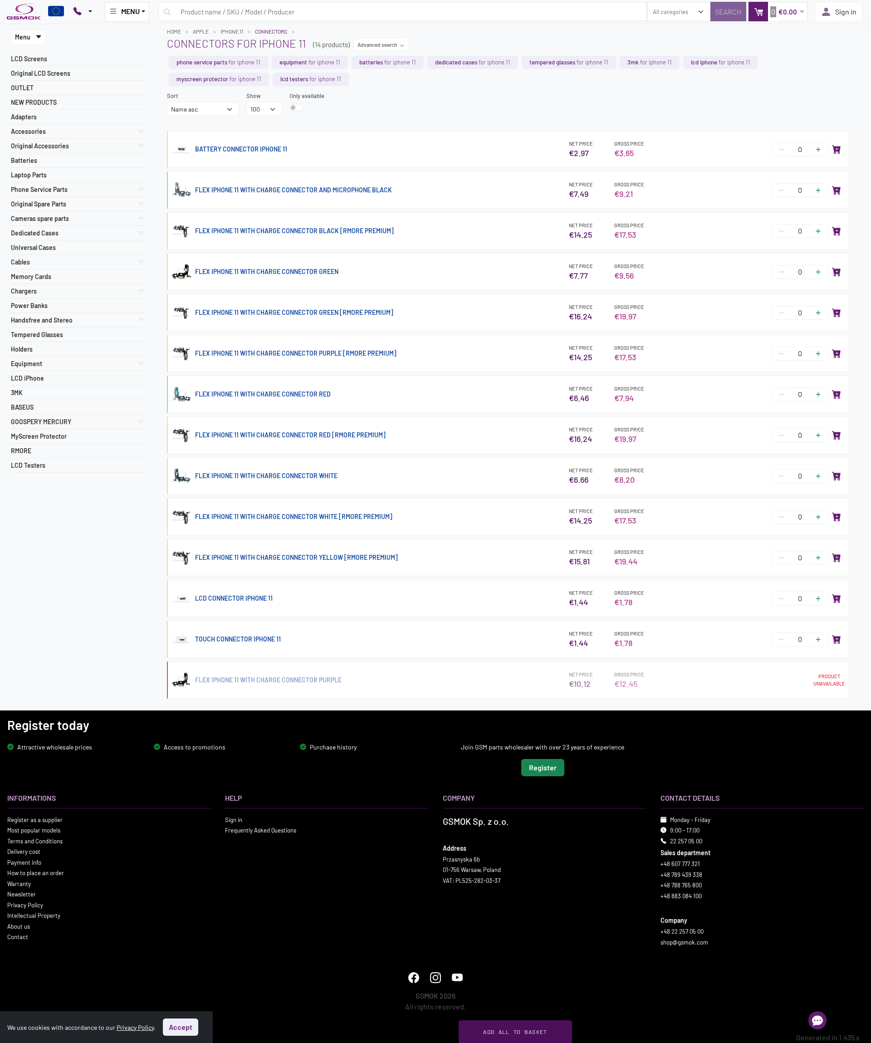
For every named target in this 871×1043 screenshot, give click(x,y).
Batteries (24, 160)
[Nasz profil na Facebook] (414, 977)
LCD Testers (28, 465)
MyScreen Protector (39, 436)
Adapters (24, 117)
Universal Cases (33, 247)
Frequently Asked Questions (260, 830)
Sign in (845, 11)
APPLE (201, 31)
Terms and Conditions (35, 841)
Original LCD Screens (40, 73)
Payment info (24, 862)
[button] (777, 11)
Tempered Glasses (37, 334)
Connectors (271, 31)
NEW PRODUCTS (34, 102)
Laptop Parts (29, 175)
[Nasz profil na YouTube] (457, 977)
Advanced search (377, 44)
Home (174, 31)
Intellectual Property (33, 915)
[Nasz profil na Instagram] (435, 977)
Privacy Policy (25, 905)
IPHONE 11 (231, 31)
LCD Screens (29, 59)
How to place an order (35, 873)
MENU (130, 11)
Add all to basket (515, 1031)
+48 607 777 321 (680, 863)
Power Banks (29, 305)
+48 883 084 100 (681, 896)
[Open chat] (817, 1020)
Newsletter (21, 894)
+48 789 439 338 (681, 874)
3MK (17, 393)
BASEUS (22, 407)
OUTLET (22, 88)
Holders (22, 349)
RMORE (21, 451)
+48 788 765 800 (681, 885)
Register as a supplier (35, 819)
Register (543, 767)
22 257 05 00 (686, 841)
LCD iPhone (27, 378)
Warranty (19, 883)
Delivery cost (23, 851)
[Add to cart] (836, 149)
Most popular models (33, 830)
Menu (23, 37)
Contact (17, 936)
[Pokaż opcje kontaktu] (82, 11)
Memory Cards (31, 276)
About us (18, 926)
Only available (306, 95)
